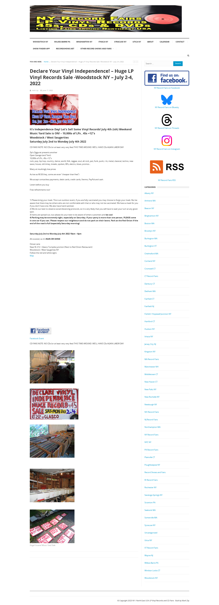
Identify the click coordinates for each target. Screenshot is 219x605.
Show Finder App (41, 48)
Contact (180, 41)
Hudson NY (150, 329)
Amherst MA (150, 200)
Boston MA (149, 223)
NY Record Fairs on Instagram (167, 149)
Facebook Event (37, 338)
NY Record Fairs (151, 434)
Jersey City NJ (150, 344)
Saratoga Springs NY (153, 495)
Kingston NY (150, 351)
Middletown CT (151, 374)
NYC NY (148, 442)
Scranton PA (150, 502)
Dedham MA (150, 291)
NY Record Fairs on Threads (167, 128)
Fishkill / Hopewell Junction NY (158, 314)
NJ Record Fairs (151, 419)
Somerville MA (151, 517)
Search (178, 63)
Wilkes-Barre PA (62, 41)
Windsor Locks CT (152, 570)
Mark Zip (185, 600)
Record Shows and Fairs (155, 472)
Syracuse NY (120, 41)
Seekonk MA (150, 510)
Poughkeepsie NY (152, 464)
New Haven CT (151, 381)
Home (46, 62)
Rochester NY (150, 487)
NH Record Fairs (152, 412)
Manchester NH (152, 366)
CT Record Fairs (151, 276)
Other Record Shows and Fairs (96, 48)
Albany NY (149, 193)
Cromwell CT (150, 268)
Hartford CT (150, 321)
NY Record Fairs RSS (167, 180)
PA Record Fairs (151, 449)
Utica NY (137, 41)
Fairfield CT (149, 298)
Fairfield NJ (149, 306)
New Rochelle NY (152, 397)
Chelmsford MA (151, 253)
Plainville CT (150, 457)
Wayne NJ (149, 555)
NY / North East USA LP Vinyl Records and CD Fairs (153, 600)
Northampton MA (152, 427)
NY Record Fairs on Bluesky (167, 107)
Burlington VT (151, 246)
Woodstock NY (40, 41)
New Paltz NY (150, 389)
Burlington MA (151, 238)
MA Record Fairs (152, 359)
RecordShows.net (65, 48)
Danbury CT (150, 283)
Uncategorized (151, 532)
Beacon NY (149, 208)
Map (32, 255)
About (150, 41)
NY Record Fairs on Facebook (167, 88)
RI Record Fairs (151, 480)
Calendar (164, 41)
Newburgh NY (151, 404)
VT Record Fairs (151, 547)
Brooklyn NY (150, 231)
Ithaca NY (103, 41)
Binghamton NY (84, 41)
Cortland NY (150, 261)
